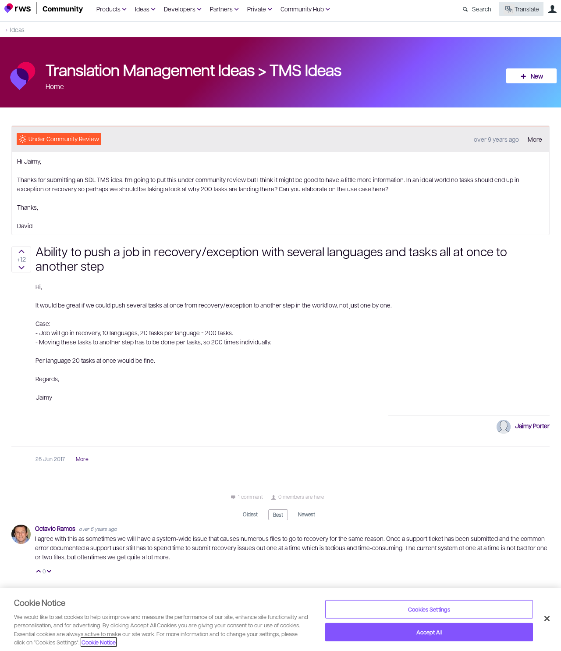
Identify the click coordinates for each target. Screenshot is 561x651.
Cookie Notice (99, 642)
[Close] (547, 618)
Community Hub (302, 9)
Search (481, 9)
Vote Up (39, 572)
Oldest (250, 514)
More (535, 139)
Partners (221, 9)
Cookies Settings (429, 609)
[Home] (43, 8)
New (537, 76)
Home (55, 86)
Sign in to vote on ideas (21, 251)
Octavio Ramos (56, 528)
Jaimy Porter (532, 425)
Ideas (142, 9)
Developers (179, 9)
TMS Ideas (305, 69)
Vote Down (49, 572)
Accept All (429, 632)
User (552, 9)
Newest (306, 514)
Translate (527, 9)
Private (256, 9)
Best (278, 514)
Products (108, 9)
